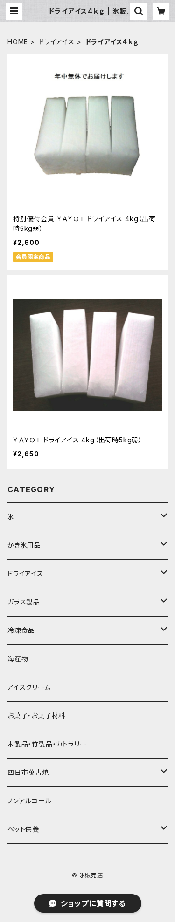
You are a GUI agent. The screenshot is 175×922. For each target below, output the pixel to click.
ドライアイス (57, 42)
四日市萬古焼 (28, 772)
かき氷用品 (24, 545)
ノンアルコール (29, 801)
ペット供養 (23, 829)
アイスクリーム (29, 687)
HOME (17, 42)
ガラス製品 (23, 602)
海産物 (17, 659)
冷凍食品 (21, 630)
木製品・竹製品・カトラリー (46, 744)
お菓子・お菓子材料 (36, 715)
